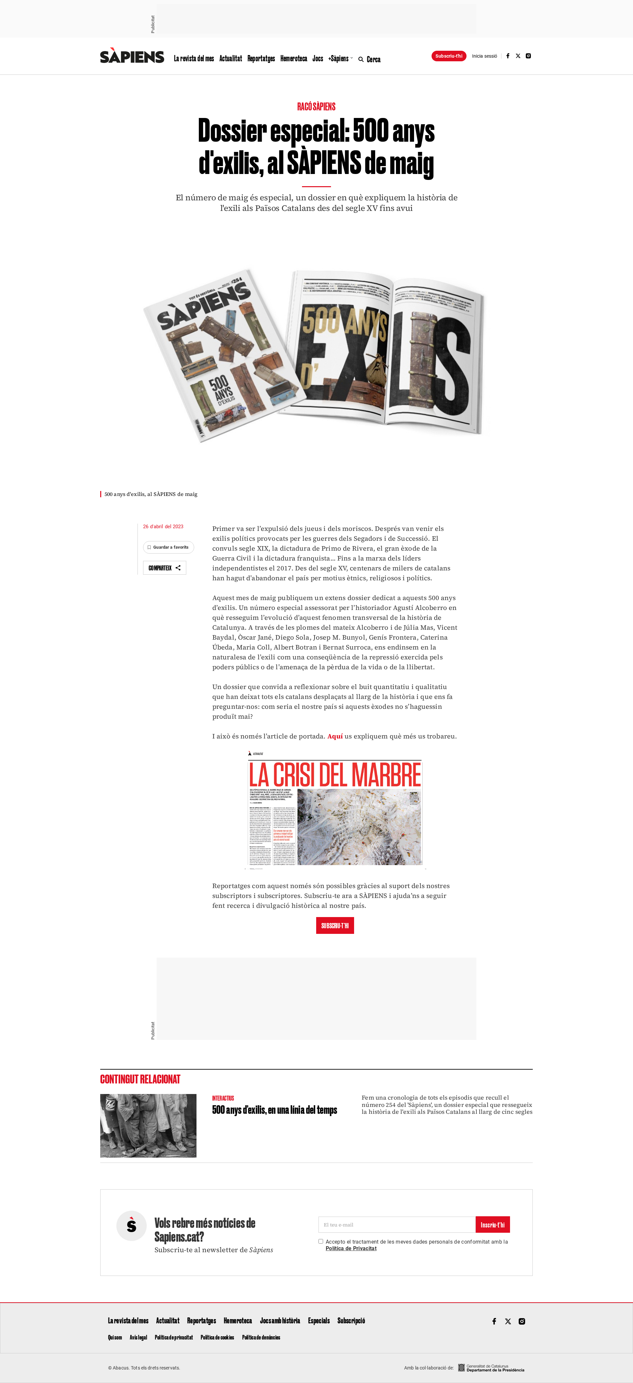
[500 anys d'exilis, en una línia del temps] (148, 1126)
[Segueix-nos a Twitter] (518, 56)
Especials (319, 1320)
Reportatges (261, 58)
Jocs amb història (280, 1320)
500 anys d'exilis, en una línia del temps (274, 1109)
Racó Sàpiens (316, 106)
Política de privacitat (174, 1337)
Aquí (335, 736)
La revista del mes (194, 58)
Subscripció (351, 1320)
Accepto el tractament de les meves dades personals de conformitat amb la (417, 1245)
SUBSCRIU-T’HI (335, 925)
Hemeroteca (294, 58)
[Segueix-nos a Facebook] (507, 56)
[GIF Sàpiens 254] (335, 869)
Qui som (115, 1337)
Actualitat (231, 58)
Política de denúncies (261, 1337)
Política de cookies (217, 1337)
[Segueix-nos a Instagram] (528, 56)
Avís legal (138, 1337)
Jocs (318, 58)
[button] (168, 547)
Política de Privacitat (351, 1248)
